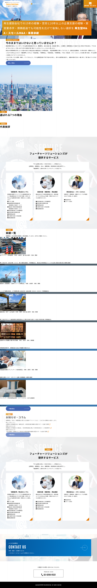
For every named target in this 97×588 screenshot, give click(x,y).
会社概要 (71, 4)
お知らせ (78, 4)
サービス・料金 (56, 4)
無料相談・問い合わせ (90, 5)
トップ (27, 4)
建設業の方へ (36, 4)
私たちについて (46, 4)
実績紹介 (64, 4)
